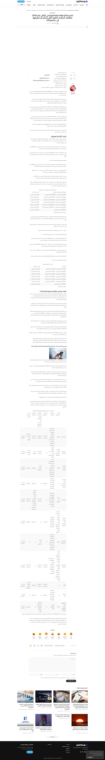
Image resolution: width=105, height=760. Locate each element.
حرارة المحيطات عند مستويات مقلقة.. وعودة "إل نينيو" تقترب (80, 728)
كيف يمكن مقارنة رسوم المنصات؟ (41, 80)
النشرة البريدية (21, 1)
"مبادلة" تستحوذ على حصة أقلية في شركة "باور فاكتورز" (43, 728)
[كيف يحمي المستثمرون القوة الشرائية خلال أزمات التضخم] (43, 696)
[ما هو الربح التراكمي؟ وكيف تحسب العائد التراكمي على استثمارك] (25, 696)
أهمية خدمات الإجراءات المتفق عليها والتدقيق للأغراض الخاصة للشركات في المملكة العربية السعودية (62, 706)
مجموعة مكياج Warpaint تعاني (73, 93)
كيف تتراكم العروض (44, 78)
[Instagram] (80, 752)
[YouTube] (27, 1)
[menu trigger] (86, 5)
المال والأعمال (52, 12)
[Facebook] (30, 1)
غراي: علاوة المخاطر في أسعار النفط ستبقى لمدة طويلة (62, 715)
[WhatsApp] (74, 78)
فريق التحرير (54, 23)
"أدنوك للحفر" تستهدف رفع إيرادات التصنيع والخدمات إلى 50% (26, 729)
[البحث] (18, 5)
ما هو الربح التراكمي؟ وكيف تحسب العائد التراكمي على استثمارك (26, 705)
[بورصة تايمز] (82, 1)
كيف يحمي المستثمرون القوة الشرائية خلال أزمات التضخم (44, 705)
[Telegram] (34, 645)
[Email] (71, 78)
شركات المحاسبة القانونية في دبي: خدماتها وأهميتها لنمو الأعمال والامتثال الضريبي (80, 705)
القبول (90, 757)
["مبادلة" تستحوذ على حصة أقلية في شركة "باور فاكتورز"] (43, 720)
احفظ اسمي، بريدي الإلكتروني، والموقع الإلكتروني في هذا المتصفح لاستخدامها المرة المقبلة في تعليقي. (58, 677)
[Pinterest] (41, 645)
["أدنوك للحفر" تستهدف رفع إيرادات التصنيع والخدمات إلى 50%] (25, 720)
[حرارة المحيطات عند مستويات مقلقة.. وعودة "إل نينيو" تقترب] (80, 720)
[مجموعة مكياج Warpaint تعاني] (73, 88)
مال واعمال (25, 701)
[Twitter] (29, 1)
